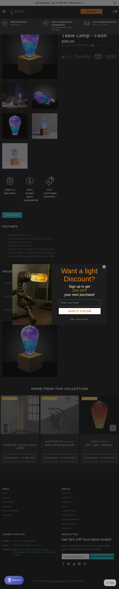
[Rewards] (14, 580)
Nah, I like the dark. (80, 319)
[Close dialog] (104, 266)
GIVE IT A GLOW (79, 311)
